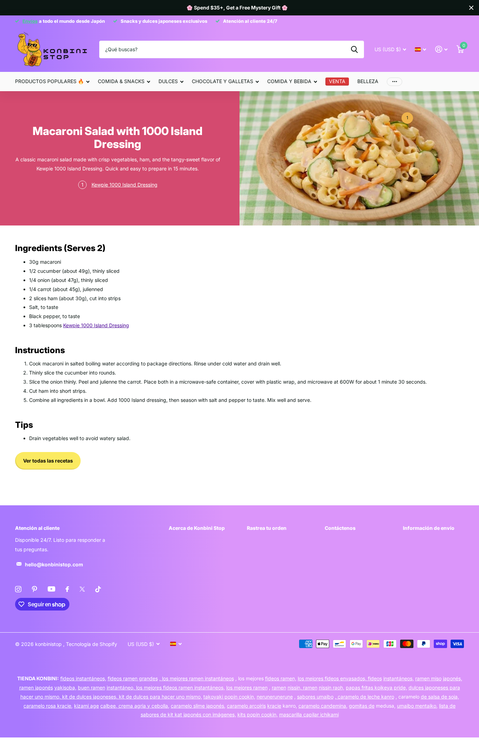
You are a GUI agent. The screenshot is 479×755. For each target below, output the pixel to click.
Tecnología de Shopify (91, 644)
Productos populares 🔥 (49, 81)
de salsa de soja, (440, 697)
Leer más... (407, 118)
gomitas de (362, 706)
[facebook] (67, 589)
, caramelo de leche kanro (364, 697)
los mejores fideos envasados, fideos (340, 678)
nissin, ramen (302, 687)
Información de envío (428, 528)
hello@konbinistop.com (54, 564)
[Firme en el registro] (441, 49)
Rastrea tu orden (266, 528)
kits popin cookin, (257, 714)
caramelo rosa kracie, (48, 706)
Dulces (168, 81)
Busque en (354, 49)
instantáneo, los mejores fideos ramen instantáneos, (166, 687)
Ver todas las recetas (48, 461)
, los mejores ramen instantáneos (196, 678)
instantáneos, (398, 678)
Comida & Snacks (121, 81)
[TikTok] (98, 589)
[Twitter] (82, 589)
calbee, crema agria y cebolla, (134, 706)
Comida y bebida (289, 81)
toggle (82, 185)
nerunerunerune (275, 697)
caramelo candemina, (323, 706)
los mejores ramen (247, 687)
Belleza (367, 81)
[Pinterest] (34, 589)
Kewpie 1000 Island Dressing (124, 185)
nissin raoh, (331, 687)
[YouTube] (51, 589)
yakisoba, (65, 687)
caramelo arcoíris (246, 706)
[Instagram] (18, 589)
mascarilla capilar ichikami (309, 714)
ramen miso (428, 678)
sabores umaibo (315, 697)
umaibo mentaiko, (417, 706)
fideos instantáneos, (83, 678)
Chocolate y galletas (222, 81)
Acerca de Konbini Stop (197, 528)
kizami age (86, 706)
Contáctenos (340, 528)
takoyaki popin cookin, (229, 697)
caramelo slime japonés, (198, 706)
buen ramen (91, 687)
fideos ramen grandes (133, 678)
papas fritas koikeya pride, (376, 687)
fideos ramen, (280, 678)
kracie (274, 706)
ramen (279, 687)
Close (471, 7)
